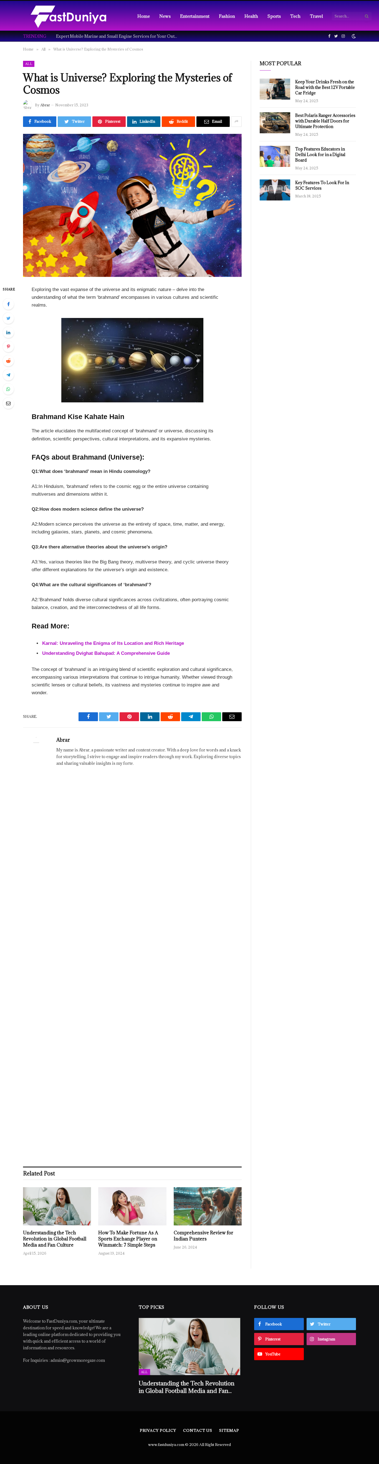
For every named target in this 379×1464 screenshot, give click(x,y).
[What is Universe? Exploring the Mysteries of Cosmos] (132, 205)
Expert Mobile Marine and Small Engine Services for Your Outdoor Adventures (118, 36)
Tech (295, 16)
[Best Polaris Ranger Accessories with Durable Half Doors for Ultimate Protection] (275, 122)
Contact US (197, 1430)
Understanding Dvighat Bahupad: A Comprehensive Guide (106, 653)
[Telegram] (8, 374)
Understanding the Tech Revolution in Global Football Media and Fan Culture (54, 1239)
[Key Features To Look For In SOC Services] (275, 189)
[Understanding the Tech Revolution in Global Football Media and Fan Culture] (57, 1206)
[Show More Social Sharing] (236, 121)
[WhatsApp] (8, 389)
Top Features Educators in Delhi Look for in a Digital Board (320, 154)
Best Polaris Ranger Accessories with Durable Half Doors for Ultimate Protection (325, 121)
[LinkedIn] (8, 332)
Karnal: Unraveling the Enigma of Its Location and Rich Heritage (113, 643)
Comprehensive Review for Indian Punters (203, 1236)
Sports (274, 16)
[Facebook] (8, 304)
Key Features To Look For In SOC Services (322, 185)
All (28, 64)
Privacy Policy (158, 1430)
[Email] (8, 403)
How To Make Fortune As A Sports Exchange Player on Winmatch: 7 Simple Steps (128, 1239)
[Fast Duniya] (68, 16)
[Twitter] (8, 318)
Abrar (45, 105)
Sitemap (229, 1430)
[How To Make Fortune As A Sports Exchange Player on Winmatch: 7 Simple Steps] (132, 1206)
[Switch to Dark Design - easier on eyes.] (353, 36)
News (165, 16)
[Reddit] (8, 360)
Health (251, 16)
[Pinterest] (8, 346)
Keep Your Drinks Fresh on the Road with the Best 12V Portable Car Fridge (325, 87)
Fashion (227, 16)
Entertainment (194, 16)
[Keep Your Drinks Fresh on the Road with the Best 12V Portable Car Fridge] (275, 89)
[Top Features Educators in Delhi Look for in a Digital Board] (275, 156)
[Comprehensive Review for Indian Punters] (208, 1206)
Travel (316, 16)
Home (143, 16)
